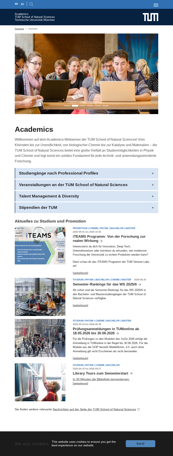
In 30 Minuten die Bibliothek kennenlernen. (101, 379)
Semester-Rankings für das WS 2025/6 (105, 284)
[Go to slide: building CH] (105, 105)
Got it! (141, 443)
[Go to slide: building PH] (98, 105)
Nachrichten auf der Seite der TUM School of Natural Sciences (94, 409)
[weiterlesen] (80, 273)
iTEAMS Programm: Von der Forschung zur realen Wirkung (109, 239)
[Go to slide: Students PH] (75, 105)
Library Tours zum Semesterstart (100, 373)
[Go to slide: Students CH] (83, 105)
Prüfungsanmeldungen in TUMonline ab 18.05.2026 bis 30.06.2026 (106, 331)
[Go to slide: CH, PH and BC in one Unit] (67, 105)
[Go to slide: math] (90, 105)
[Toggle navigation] (155, 5)
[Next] (151, 73)
